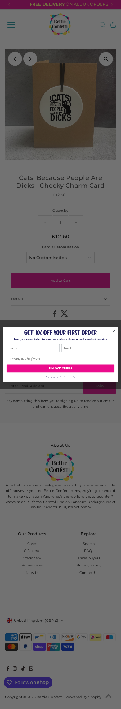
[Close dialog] (114, 330)
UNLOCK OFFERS (60, 368)
